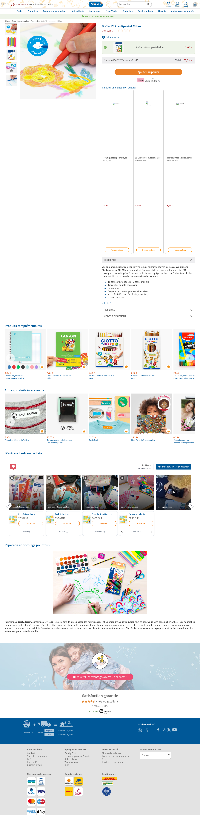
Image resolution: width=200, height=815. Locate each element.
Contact (31, 753)
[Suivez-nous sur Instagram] (163, 730)
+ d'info (105, 303)
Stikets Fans (70, 759)
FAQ (29, 759)
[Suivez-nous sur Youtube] (174, 730)
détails (50, 4)
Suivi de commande (37, 756)
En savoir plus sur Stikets (77, 756)
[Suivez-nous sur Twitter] (169, 730)
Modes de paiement (112, 753)
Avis (104, 759)
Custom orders (34, 764)
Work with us (71, 762)
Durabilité (32, 762)
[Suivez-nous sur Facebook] (158, 730)
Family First (70, 753)
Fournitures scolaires (20, 21)
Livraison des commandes (115, 756)
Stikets (7, 21)
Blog (66, 764)
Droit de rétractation (112, 762)
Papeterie (35, 21)
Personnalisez (117, 250)
